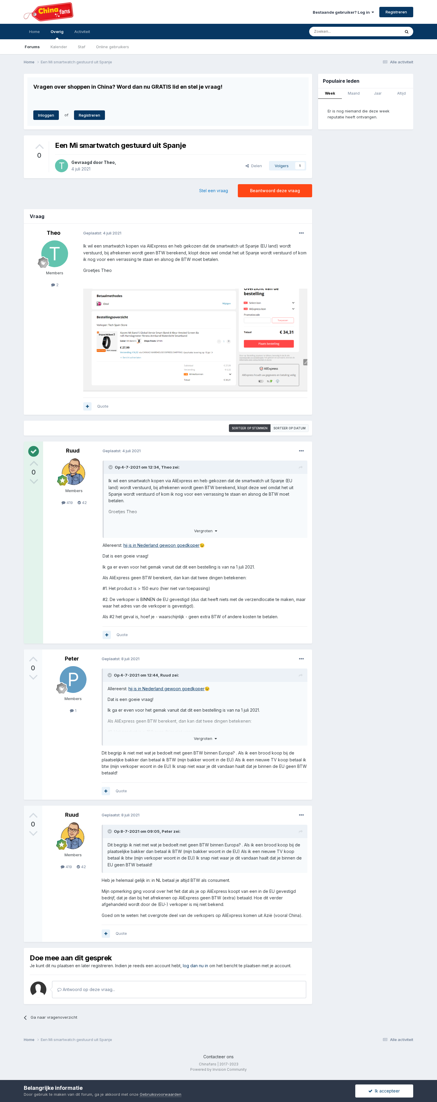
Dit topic (385, 31)
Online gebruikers (112, 46)
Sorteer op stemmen (250, 428)
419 (69, 502)
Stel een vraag (213, 190)
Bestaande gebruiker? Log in (342, 12)
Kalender (59, 46)
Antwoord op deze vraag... (88, 989)
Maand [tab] (354, 93)
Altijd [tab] (401, 93)
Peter (72, 658)
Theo (109, 162)
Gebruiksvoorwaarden (160, 1094)
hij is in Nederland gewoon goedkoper (161, 545)
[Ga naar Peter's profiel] (73, 679)
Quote (103, 406)
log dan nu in (195, 965)
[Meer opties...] (301, 233)
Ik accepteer (386, 1090)
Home (34, 31)
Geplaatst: (102, 233)
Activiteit (82, 31)
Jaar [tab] (377, 93)
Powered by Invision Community (218, 1069)
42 (84, 502)
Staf (81, 46)
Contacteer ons (218, 1056)
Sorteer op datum (289, 428)
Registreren (396, 12)
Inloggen (46, 115)
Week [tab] (330, 93)
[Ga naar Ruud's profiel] (74, 471)
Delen (255, 165)
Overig (57, 31)
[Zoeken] (406, 31)
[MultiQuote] (87, 406)
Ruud (73, 450)
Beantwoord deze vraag (275, 190)
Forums (32, 46)
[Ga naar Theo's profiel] (61, 165)
